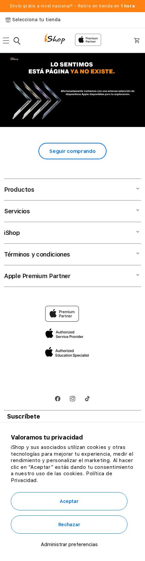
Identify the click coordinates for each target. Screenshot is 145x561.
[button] (8, 40)
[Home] (57, 40)
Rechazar (69, 524)
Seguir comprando (72, 151)
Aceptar (69, 501)
